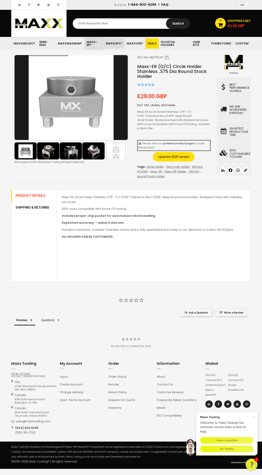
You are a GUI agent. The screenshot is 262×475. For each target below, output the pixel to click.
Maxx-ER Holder (175, 171)
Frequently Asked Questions (176, 400)
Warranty (115, 408)
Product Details (30, 196)
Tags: (141, 167)
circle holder (155, 167)
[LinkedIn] (19, 5)
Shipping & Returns (32, 207)
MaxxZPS (210, 395)
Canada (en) (213, 380)
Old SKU (194, 171)
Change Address (71, 392)
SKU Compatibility (169, 416)
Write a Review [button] (233, 312)
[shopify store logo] (38, 23)
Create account (71, 384)
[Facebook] (29, 5)
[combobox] (131, 23)
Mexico (209, 390)
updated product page (177, 143)
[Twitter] (38, 5)
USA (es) (233, 375)
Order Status (117, 377)
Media (161, 408)
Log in (64, 377)
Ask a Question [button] (198, 312)
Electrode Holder (178, 167)
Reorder (113, 384)
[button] (251, 464)
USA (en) (210, 375)
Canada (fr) (236, 380)
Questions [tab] (48, 320)
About (161, 377)
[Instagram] (58, 5)
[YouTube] (48, 5)
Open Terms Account (75, 400)
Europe (232, 385)
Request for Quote (121, 400)
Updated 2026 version (173, 157)
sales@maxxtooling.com (33, 421)
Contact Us (165, 384)
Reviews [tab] (21, 320)
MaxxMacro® (236, 390)
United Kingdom (215, 385)
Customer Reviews (170, 392)
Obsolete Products (241, 462)
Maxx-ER (156, 171)
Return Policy (117, 392)
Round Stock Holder (151, 176)
